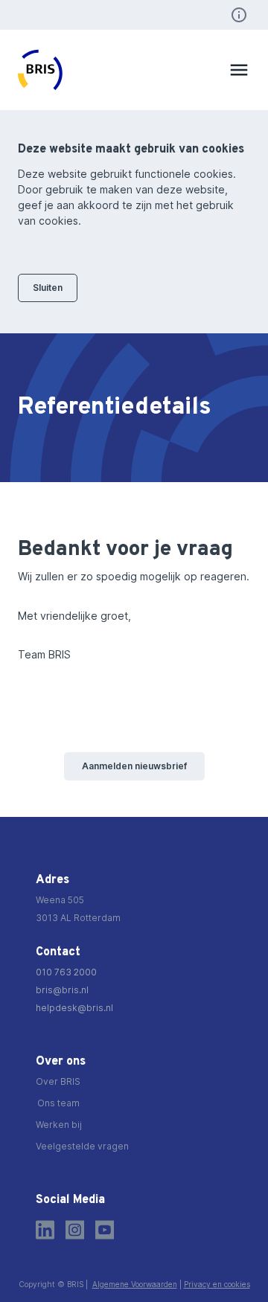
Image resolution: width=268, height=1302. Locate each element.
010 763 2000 (66, 972)
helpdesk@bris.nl (74, 1007)
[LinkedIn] (45, 1229)
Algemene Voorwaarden (134, 1284)
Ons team (58, 1103)
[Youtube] (104, 1229)
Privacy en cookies (217, 1284)
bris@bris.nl (62, 989)
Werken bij (59, 1124)
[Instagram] (75, 1229)
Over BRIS (58, 1081)
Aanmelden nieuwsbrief (134, 766)
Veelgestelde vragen (82, 1146)
